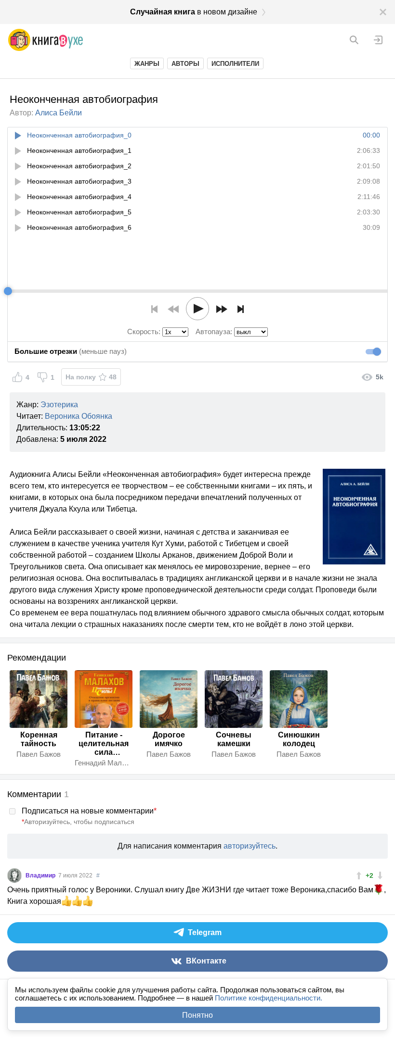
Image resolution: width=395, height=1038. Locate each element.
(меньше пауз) (70, 351)
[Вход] (378, 39)
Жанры (146, 63)
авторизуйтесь (250, 846)
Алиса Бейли (58, 113)
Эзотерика (59, 404)
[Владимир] (14, 875)
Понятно (197, 1015)
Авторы (185, 63)
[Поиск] (354, 39)
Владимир (41, 875)
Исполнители (235, 63)
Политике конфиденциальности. (268, 998)
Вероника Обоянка (78, 416)
